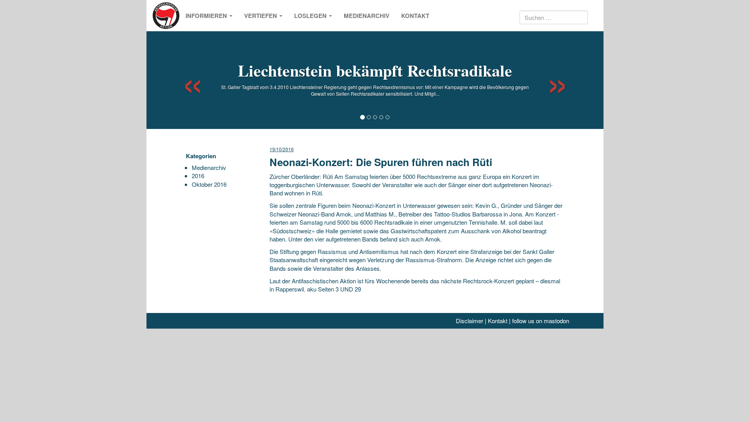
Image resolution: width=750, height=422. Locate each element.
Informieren (207, 15)
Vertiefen (261, 15)
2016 (198, 176)
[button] (185, 80)
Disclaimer (469, 320)
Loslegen (311, 15)
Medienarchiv (366, 15)
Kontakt (415, 15)
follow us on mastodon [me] (540, 320)
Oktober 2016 (209, 184)
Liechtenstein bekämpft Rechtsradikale (375, 70)
